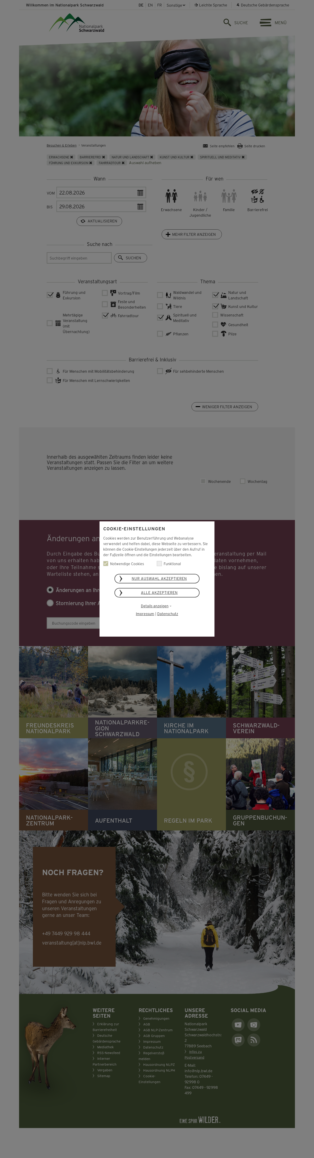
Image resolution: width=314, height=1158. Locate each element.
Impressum (145, 613)
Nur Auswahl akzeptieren (159, 578)
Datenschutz (167, 613)
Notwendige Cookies (127, 563)
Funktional (172, 563)
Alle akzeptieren (159, 592)
